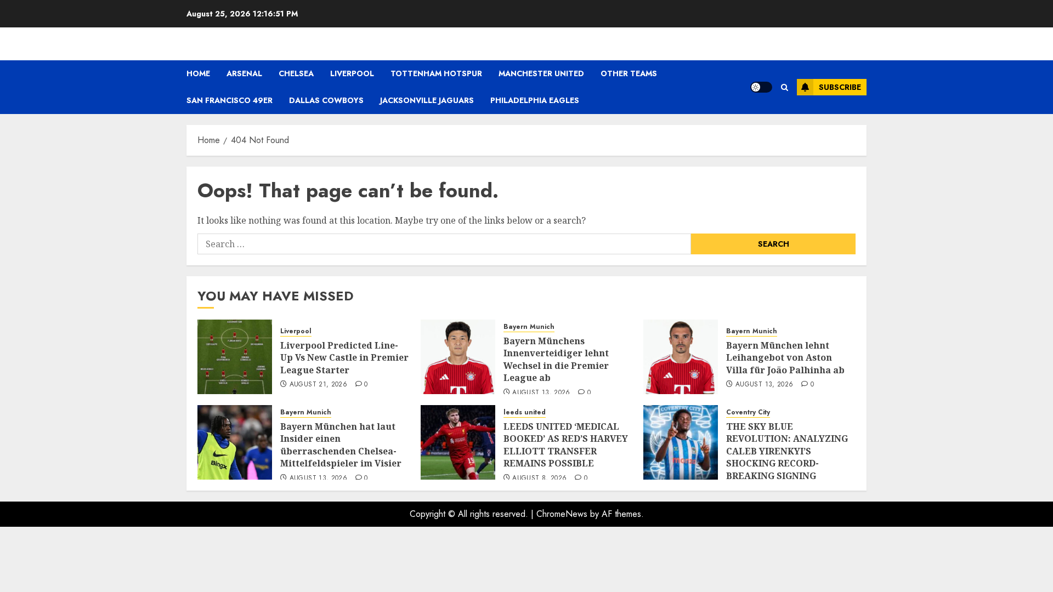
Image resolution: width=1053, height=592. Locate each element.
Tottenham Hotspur (436, 73)
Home (198, 73)
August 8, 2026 (539, 478)
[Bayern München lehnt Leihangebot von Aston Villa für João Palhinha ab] (680, 357)
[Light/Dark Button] (761, 87)
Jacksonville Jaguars (427, 100)
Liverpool (352, 73)
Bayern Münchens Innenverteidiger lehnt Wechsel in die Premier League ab (556, 359)
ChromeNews (561, 514)
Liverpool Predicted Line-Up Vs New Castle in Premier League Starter (344, 357)
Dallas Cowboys (326, 100)
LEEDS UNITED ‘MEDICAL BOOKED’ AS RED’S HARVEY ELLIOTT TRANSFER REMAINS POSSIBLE (565, 444)
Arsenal (244, 73)
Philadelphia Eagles (534, 100)
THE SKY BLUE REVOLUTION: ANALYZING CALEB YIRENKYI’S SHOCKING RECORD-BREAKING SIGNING (787, 451)
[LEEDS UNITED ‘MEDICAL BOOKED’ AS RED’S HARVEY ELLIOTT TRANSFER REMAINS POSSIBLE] (458, 442)
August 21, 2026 (318, 384)
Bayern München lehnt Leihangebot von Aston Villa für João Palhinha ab (785, 357)
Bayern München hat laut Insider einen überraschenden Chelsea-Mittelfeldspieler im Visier (340, 444)
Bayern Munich (528, 327)
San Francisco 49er (229, 100)
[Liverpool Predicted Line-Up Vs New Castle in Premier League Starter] (234, 357)
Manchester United (541, 73)
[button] (784, 87)
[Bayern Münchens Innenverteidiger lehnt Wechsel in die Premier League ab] (458, 357)
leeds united (524, 412)
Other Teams (629, 73)
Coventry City (748, 412)
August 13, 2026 (541, 393)
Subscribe (840, 87)
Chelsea (296, 73)
